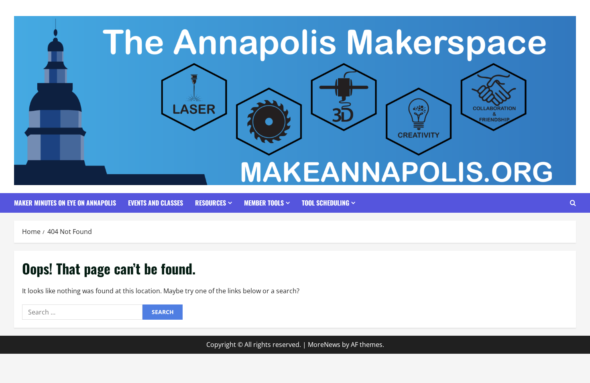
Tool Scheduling (325, 203)
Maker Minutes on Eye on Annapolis (65, 203)
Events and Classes (155, 203)
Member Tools (264, 203)
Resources (210, 203)
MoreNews (324, 344)
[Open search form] (573, 203)
